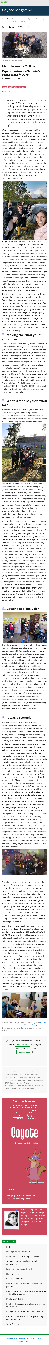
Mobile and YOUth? (14, 1299)
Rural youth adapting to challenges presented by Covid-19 (25, 1305)
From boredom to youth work (19, 1269)
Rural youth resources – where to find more (25, 1311)
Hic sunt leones (12, 1274)
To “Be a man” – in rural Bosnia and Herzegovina (21, 1262)
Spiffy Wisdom (12, 1324)
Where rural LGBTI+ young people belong (24, 1256)
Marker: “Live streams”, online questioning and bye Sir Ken (24, 1318)
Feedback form (22, 1044)
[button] (24, 3)
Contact (27, 1341)
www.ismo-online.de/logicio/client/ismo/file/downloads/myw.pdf (24, 1024)
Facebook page (24, 1052)
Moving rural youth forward (18, 1251)
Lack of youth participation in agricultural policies (24, 1285)
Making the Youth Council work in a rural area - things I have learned (26, 1292)
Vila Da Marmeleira (14, 1278)
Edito (8, 1246)
